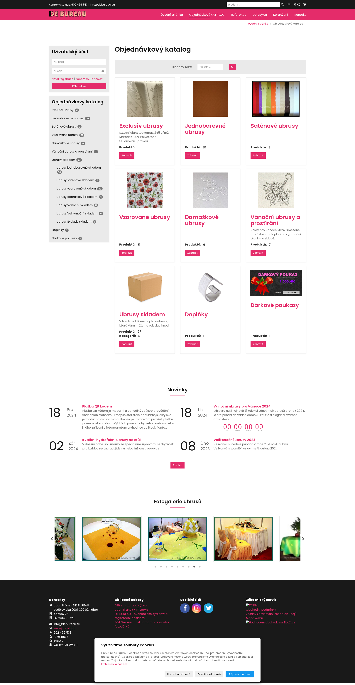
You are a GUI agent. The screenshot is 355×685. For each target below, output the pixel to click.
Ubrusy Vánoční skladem (76, 205)
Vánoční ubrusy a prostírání (74, 151)
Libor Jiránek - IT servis (131, 610)
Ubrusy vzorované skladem (78, 188)
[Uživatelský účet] (289, 5)
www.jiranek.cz (64, 628)
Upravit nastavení (178, 674)
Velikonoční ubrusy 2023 (234, 439)
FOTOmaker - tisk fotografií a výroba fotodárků (142, 624)
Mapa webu (254, 618)
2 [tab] (161, 567)
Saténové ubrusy (66, 126)
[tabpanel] (177, 539)
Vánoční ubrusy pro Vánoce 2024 (242, 406)
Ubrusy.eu (260, 15)
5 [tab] (177, 567)
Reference (238, 15)
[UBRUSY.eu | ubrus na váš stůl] (67, 13)
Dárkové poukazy (66, 238)
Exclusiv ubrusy (65, 110)
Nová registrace (62, 79)
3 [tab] (166, 567)
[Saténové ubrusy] (276, 98)
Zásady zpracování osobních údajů (271, 614)
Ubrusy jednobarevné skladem (78, 169)
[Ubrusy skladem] (145, 287)
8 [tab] (194, 567)
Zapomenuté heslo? (89, 79)
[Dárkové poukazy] (276, 283)
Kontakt (300, 15)
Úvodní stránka (172, 15)
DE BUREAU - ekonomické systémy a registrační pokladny (141, 616)
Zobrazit (127, 155)
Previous (52, 539)
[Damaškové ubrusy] (210, 190)
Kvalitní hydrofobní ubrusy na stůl (111, 439)
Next (303, 539)
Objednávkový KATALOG (207, 15)
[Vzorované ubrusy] (145, 190)
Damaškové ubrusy (68, 143)
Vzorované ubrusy (67, 135)
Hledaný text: (182, 67)
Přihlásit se (79, 86)
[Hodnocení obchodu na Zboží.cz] (270, 622)
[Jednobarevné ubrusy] (210, 98)
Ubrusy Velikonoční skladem (79, 213)
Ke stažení (280, 15)
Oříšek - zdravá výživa (131, 605)
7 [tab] (188, 567)
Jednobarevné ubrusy (70, 118)
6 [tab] (183, 567)
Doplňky (59, 230)
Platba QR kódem (97, 406)
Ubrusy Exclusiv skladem (75, 221)
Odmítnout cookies (210, 674)
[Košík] (304, 5)
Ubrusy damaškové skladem (79, 197)
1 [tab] (155, 567)
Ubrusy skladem (66, 160)
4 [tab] (172, 567)
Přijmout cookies (239, 674)
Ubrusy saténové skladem (77, 180)
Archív (177, 465)
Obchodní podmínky (261, 610)
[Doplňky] (210, 287)
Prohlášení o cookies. (114, 664)
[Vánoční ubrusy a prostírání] (276, 190)
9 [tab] (200, 567)
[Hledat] (282, 5)
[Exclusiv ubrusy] (145, 98)
